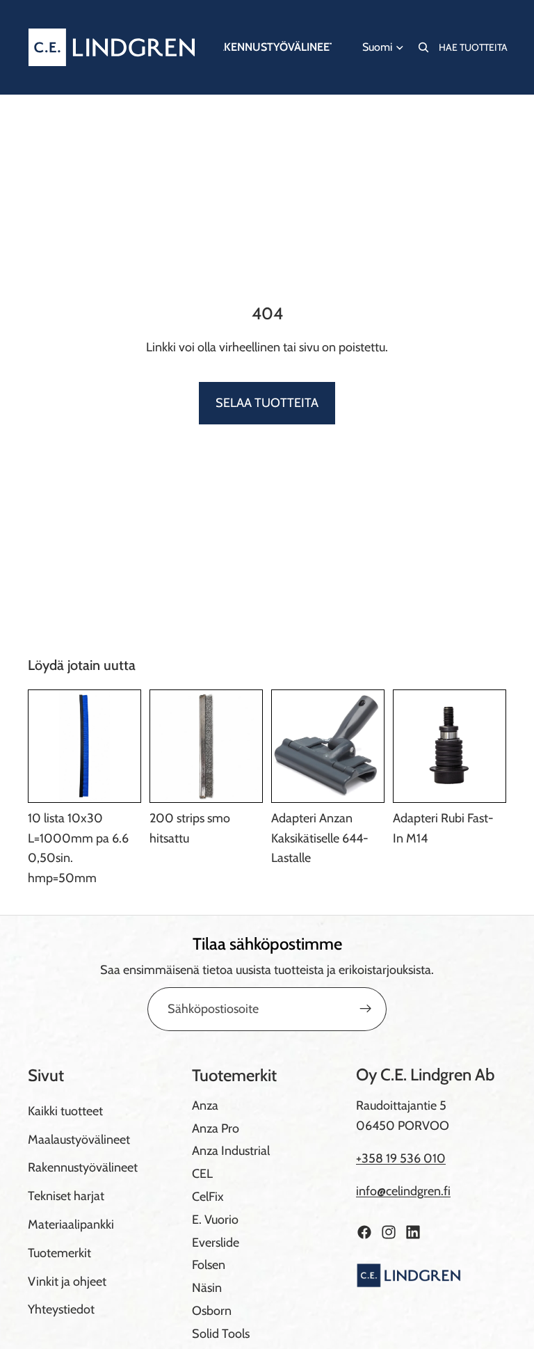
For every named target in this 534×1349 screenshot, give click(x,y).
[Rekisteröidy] (365, 1008)
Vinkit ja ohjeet (67, 1280)
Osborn (212, 1310)
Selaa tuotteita (267, 402)
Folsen (208, 1264)
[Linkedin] (413, 1231)
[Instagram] (388, 1231)
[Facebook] (364, 1231)
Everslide (215, 1242)
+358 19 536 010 (401, 1158)
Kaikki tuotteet (65, 1110)
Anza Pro (215, 1127)
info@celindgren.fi (403, 1190)
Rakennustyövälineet (83, 1167)
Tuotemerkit (59, 1252)
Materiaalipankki (71, 1223)
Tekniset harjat (66, 1196)
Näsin (207, 1287)
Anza (205, 1104)
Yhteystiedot (61, 1309)
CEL (202, 1173)
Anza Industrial (231, 1150)
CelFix (208, 1196)
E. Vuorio (215, 1219)
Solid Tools (221, 1333)
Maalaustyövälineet (79, 1139)
